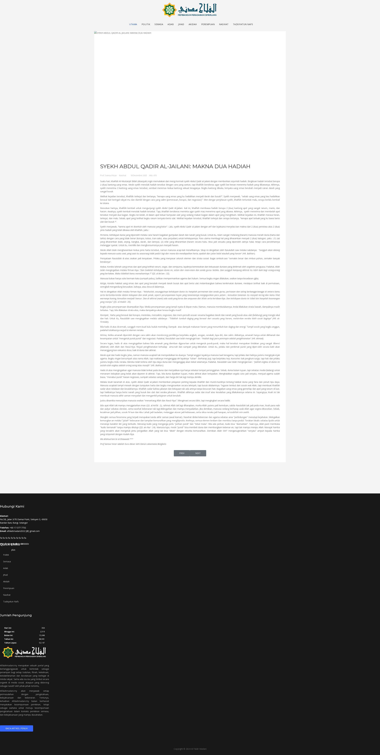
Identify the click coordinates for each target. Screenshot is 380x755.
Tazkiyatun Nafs (243, 24)
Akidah (193, 24)
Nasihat (224, 24)
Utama (133, 24)
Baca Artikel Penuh (16, 728)
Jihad (181, 24)
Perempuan (208, 24)
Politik (146, 24)
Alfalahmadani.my (8, 665)
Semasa (159, 24)
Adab (171, 24)
